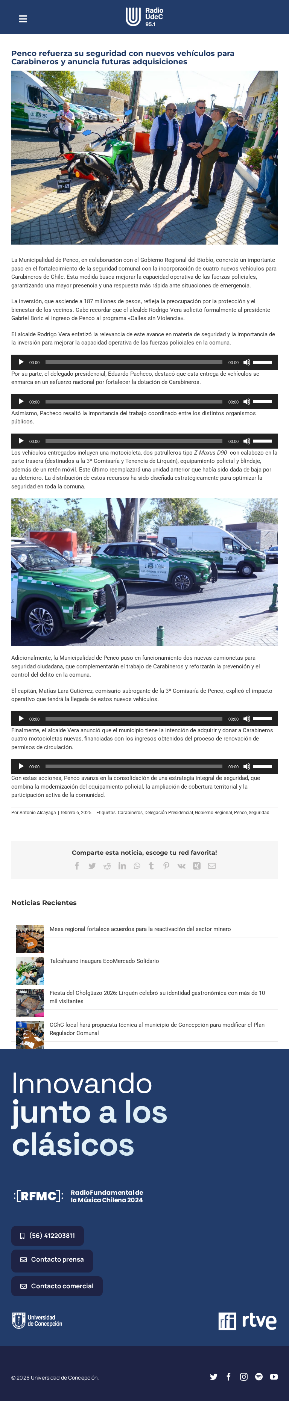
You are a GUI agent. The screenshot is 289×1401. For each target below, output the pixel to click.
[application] (144, 362)
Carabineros (130, 812)
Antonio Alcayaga (38, 812)
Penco (240, 812)
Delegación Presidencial (168, 812)
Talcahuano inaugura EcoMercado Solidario (104, 961)
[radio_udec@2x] (144, 10)
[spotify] (259, 1377)
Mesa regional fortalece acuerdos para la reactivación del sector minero (140, 929)
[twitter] (214, 1377)
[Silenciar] (247, 362)
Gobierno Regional (213, 812)
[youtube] (274, 1377)
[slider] (263, 361)
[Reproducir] (21, 362)
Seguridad (259, 812)
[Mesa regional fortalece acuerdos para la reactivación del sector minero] (30, 929)
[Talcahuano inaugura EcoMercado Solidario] (30, 961)
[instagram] (244, 1377)
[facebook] (229, 1377)
